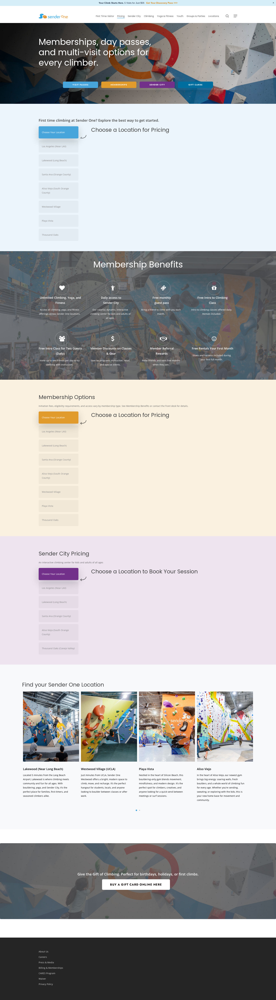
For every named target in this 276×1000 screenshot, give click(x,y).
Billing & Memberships (51, 967)
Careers (43, 956)
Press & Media (46, 962)
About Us (43, 951)
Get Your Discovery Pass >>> (161, 3)
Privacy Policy (46, 984)
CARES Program (47, 973)
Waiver (42, 978)
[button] (236, 16)
